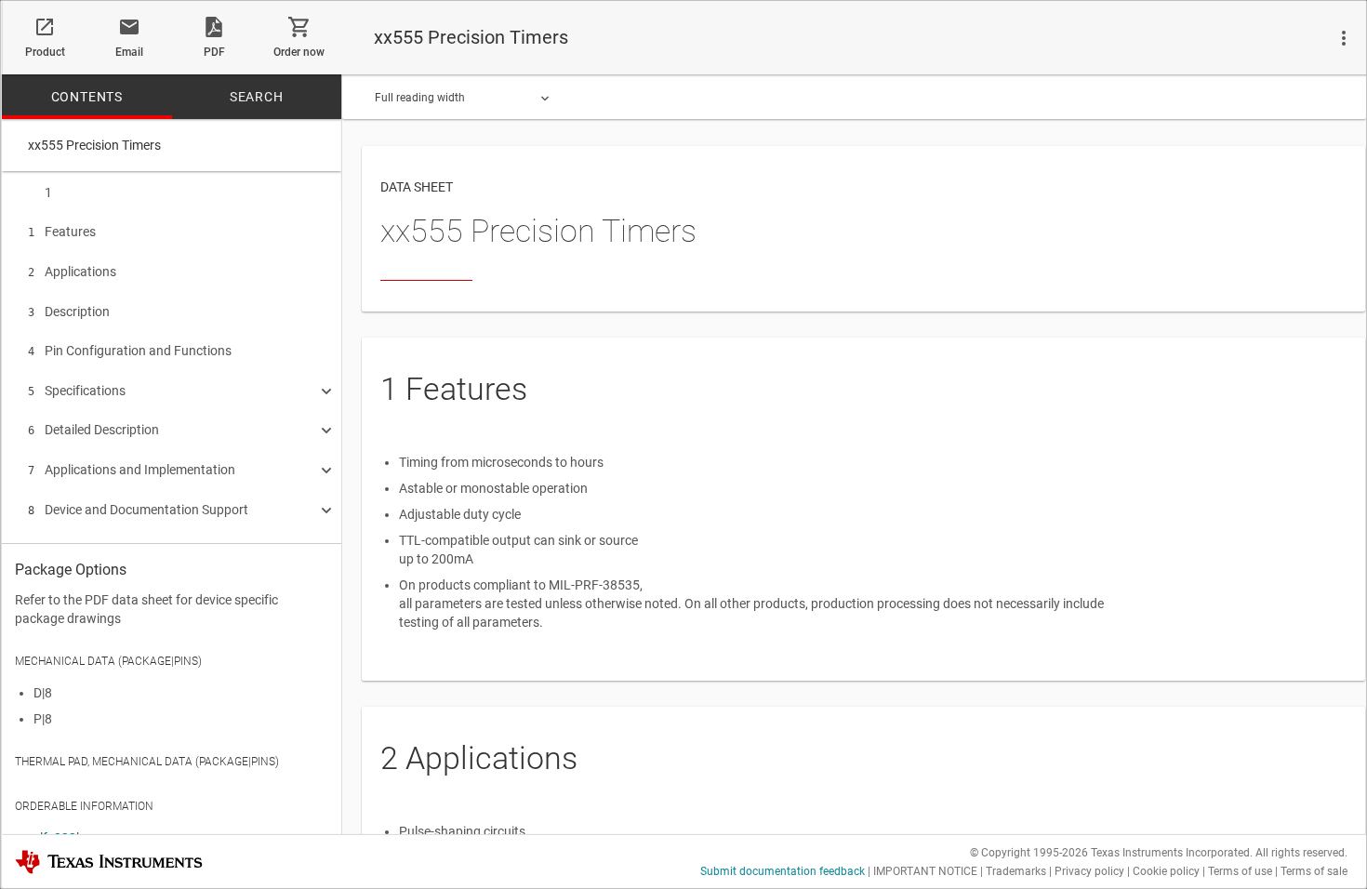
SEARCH (257, 96)
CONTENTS (87, 96)
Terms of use (1240, 871)
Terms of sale (1314, 871)
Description (69, 311)
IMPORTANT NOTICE (925, 871)
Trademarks (1016, 871)
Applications (72, 271)
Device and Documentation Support (138, 509)
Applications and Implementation (131, 469)
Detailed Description (93, 429)
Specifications (77, 390)
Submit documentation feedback (782, 871)
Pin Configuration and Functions (130, 350)
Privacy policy (1089, 871)
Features (62, 231)
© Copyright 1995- (1029, 852)
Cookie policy (1166, 871)
